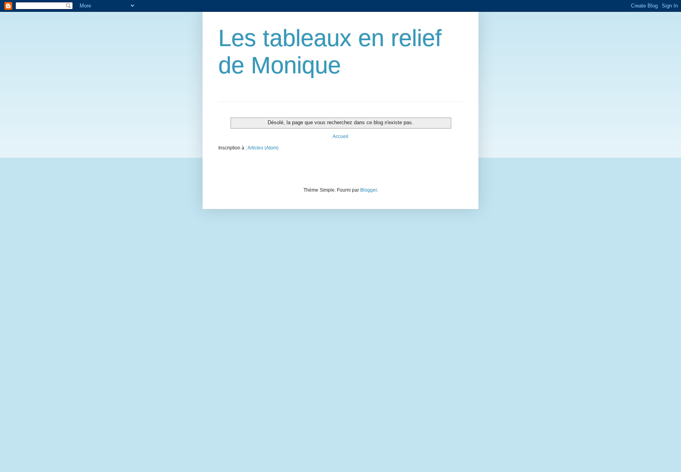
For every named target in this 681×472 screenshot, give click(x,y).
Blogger (368, 190)
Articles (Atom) (263, 148)
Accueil (340, 136)
